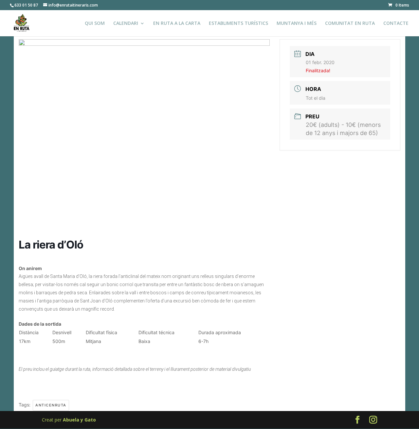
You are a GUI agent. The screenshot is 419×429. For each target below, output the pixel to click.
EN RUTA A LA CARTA (176, 23)
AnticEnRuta (50, 405)
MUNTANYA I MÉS (297, 23)
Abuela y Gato (79, 420)
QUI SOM (95, 23)
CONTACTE (396, 23)
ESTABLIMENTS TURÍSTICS (238, 23)
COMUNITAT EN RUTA (350, 23)
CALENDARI (125, 23)
